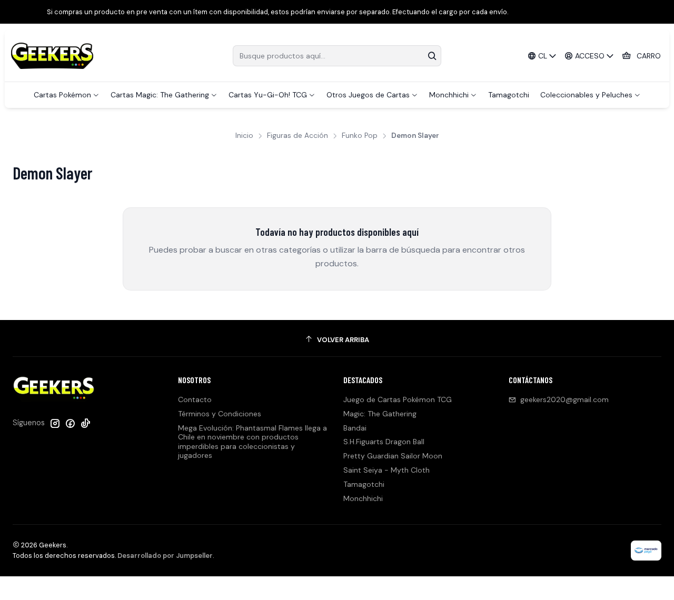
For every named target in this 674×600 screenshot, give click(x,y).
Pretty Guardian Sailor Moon (392, 456)
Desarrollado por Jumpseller (165, 555)
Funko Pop (360, 135)
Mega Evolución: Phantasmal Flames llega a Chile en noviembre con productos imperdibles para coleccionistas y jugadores (252, 442)
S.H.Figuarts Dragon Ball (383, 441)
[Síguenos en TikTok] (85, 423)
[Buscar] (432, 55)
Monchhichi (363, 498)
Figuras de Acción (297, 135)
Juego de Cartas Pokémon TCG (397, 399)
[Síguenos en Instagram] (54, 423)
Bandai (354, 428)
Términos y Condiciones (219, 413)
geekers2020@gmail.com (564, 399)
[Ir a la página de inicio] (52, 56)
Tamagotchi (363, 484)
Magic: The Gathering (380, 413)
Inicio (244, 135)
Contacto (195, 399)
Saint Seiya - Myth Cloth (386, 470)
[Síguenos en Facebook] (70, 423)
